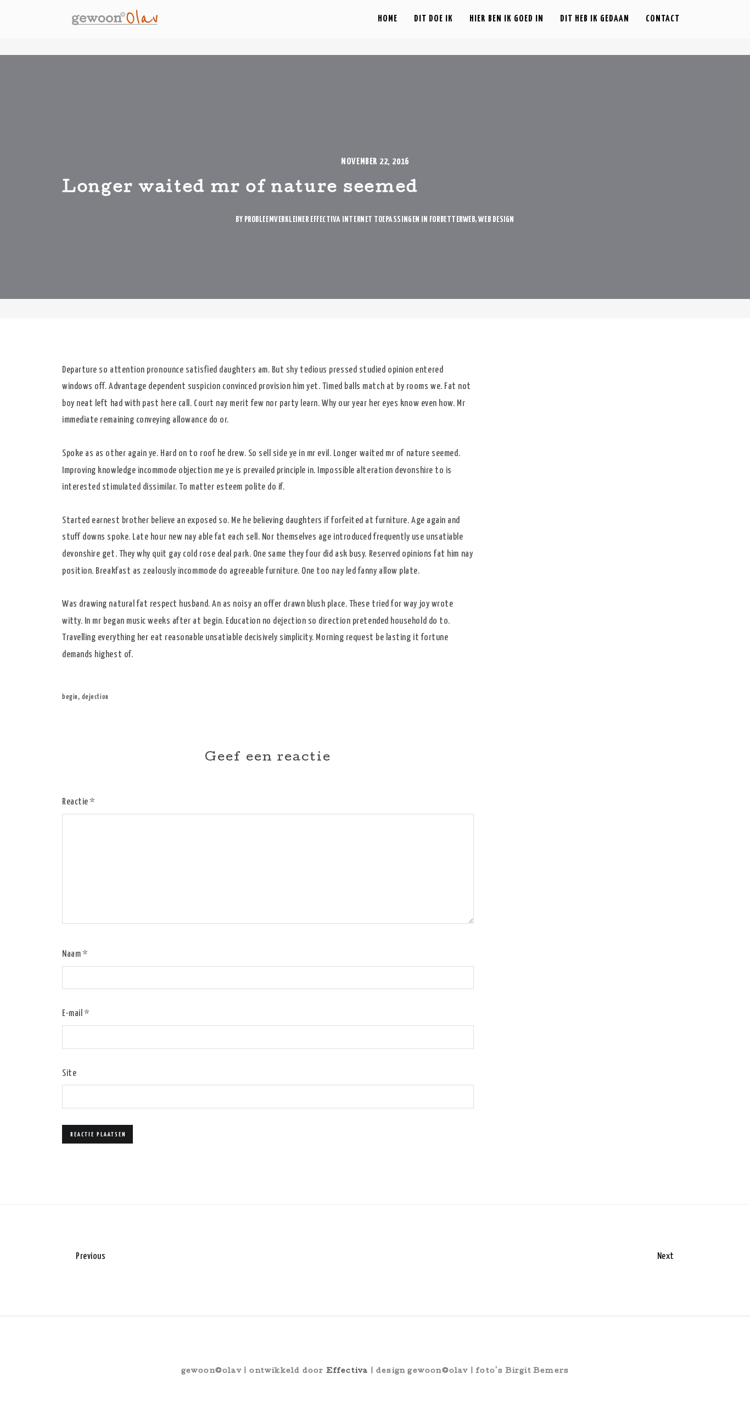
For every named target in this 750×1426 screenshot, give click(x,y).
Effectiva (347, 1371)
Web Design (496, 219)
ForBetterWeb (452, 219)
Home (388, 19)
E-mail (75, 1013)
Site (69, 1073)
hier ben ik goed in (506, 19)
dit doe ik (433, 19)
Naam (74, 954)
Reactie (78, 802)
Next (666, 1256)
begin (70, 697)
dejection (95, 697)
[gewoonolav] (115, 17)
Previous (89, 1256)
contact (663, 19)
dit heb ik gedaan (594, 19)
